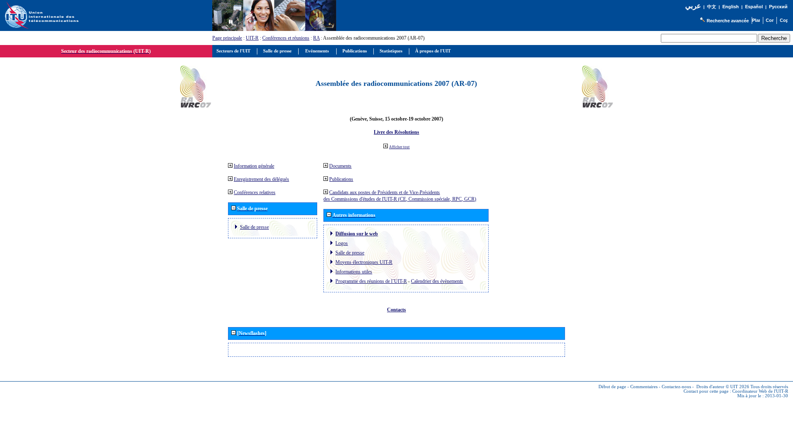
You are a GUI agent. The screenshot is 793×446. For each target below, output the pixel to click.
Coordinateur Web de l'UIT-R (760, 391)
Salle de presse (254, 227)
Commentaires (644, 386)
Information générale (254, 166)
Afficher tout (399, 147)
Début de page (612, 386)
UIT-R (252, 38)
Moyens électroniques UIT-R (363, 262)
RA (316, 38)
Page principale (227, 38)
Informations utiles (353, 272)
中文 (711, 7)
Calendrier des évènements (437, 281)
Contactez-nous (676, 386)
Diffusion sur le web (356, 234)
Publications (341, 179)
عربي (693, 6)
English (730, 6)
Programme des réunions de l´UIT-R (371, 281)
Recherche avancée (728, 20)
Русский (778, 6)
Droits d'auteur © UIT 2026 (722, 386)
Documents (340, 166)
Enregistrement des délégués (261, 179)
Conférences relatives (254, 192)
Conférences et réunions (285, 38)
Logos (341, 243)
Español (754, 6)
